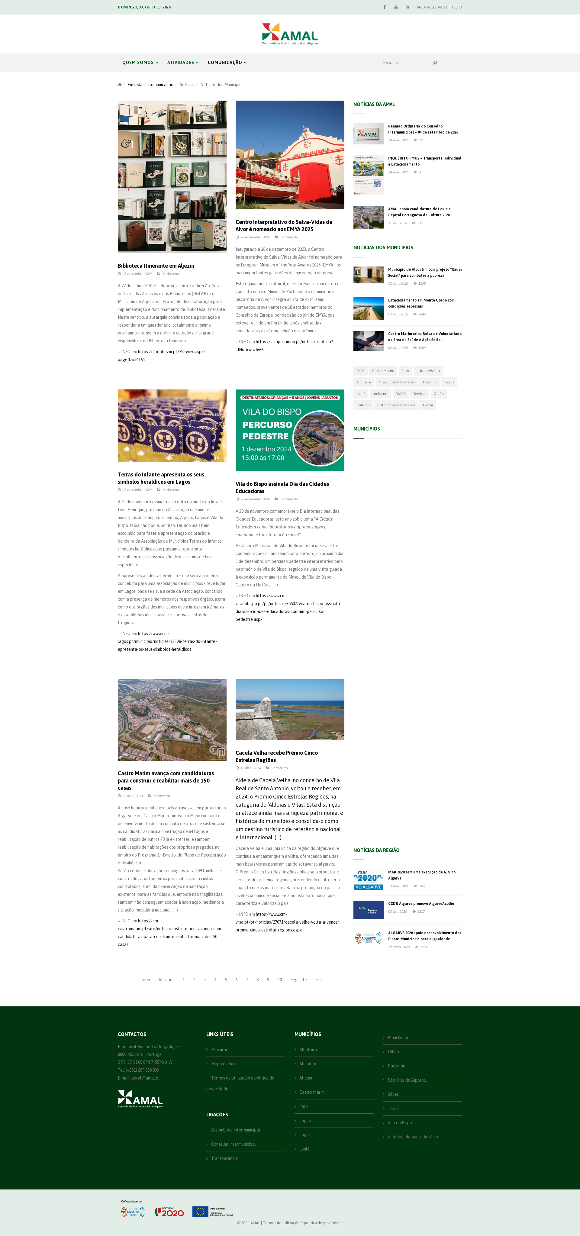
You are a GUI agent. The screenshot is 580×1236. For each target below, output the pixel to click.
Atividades (180, 62)
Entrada (135, 84)
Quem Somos (138, 62)
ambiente (380, 394)
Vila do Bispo (399, 1122)
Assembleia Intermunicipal (235, 1130)
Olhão (439, 394)
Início (145, 979)
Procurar (218, 1049)
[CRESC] (134, 1209)
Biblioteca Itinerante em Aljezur (156, 266)
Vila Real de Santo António (382, 812)
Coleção (363, 405)
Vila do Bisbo (369, 715)
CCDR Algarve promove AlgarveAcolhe (421, 904)
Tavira (362, 619)
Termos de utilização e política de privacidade (240, 1083)
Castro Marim (383, 371)
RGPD (457, 7)
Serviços (419, 394)
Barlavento (171, 274)
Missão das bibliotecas (397, 382)
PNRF (360, 371)
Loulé (360, 394)
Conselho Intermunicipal (233, 1144)
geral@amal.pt (145, 1078)
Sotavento (162, 796)
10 (280, 979)
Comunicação (225, 62)
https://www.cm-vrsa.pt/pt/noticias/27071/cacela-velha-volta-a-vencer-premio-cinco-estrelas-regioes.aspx (288, 922)
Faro (405, 371)
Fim (318, 979)
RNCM (401, 394)
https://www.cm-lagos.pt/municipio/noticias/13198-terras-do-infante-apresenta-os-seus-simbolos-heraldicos (167, 641)
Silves (362, 522)
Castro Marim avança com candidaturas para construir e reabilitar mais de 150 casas (166, 780)
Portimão (365, 691)
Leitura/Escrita (428, 371)
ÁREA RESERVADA (432, 7)
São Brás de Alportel (376, 788)
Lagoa (362, 570)
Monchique (367, 498)
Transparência (224, 1158)
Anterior (166, 979)
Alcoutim (429, 382)
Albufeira (363, 382)
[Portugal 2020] (169, 1209)
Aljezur (427, 405)
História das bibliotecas (396, 405)
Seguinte (298, 979)
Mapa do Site (223, 1063)
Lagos (449, 382)
